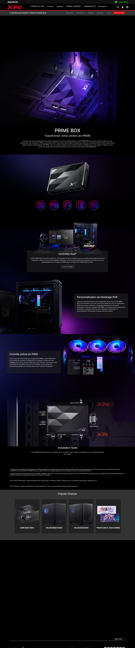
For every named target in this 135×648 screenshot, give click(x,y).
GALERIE (90, 13)
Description (69, 13)
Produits (50, 6)
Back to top (118, 639)
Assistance (102, 6)
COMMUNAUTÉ (89, 6)
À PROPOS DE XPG (37, 6)
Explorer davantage (68, 266)
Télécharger (100, 13)
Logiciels (59, 6)
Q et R (109, 13)
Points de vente (119, 13)
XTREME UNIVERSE (73, 6)
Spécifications (80, 13)
